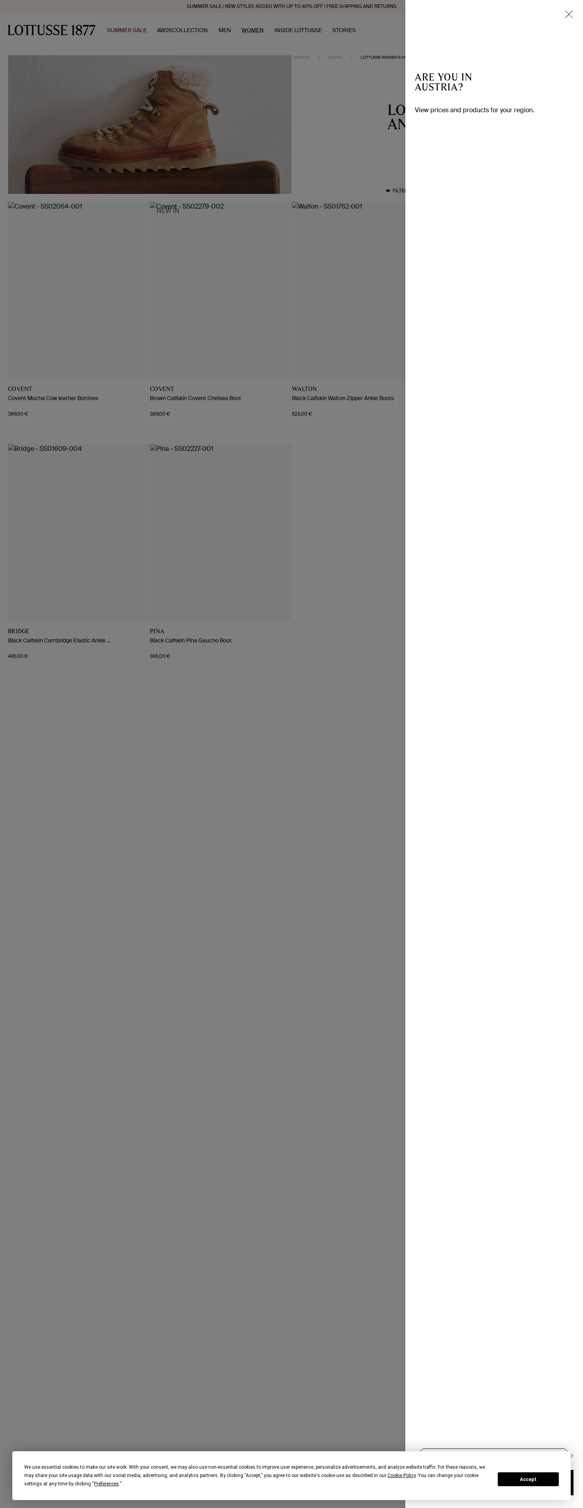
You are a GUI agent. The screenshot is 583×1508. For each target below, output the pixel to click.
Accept (528, 1479)
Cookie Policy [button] (401, 1475)
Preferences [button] (106, 1484)
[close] (568, 14)
